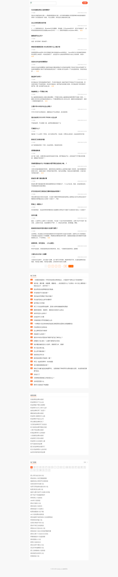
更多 (85, 462)
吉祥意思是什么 (39, 381)
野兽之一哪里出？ (37, 204)
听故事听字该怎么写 (37, 419)
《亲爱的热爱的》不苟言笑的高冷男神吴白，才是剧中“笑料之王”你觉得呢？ (58, 280)
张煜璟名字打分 (39, 354)
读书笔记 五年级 (39, 303)
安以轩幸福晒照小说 (37, 547)
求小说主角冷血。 (40, 348)
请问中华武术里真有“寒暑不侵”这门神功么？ (48, 337)
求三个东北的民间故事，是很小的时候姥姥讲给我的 (51, 306)
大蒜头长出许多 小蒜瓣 (38, 254)
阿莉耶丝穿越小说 (36, 520)
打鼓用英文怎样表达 (40, 327)
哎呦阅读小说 (34, 556)
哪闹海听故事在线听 (37, 413)
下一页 (71, 266)
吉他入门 (37, 374)
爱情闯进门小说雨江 (37, 509)
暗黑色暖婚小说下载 (37, 511)
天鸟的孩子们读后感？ (41, 293)
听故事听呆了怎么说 (37, 402)
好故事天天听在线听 (37, 438)
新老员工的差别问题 (38, 139)
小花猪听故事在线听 (37, 435)
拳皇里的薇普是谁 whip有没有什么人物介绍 (45, 47)
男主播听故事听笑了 (37, 421)
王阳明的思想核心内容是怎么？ (44, 378)
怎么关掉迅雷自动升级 (38, 23)
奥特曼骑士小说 (35, 539)
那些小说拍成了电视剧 (41, 385)
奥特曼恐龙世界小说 (37, 553)
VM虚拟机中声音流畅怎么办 (43, 320)
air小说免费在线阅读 (37, 514)
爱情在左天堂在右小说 (37, 528)
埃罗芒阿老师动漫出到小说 (39, 486)
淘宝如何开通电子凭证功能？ (43, 296)
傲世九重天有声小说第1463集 (40, 492)
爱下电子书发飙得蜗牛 (37, 495)
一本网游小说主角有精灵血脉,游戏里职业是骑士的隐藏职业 (53, 323)
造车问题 (34, 215)
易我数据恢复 (35, 150)
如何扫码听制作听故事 (37, 452)
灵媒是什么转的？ (40, 334)
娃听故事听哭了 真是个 (38, 410)
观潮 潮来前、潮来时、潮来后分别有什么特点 (49, 310)
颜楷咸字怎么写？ (37, 36)
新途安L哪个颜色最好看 (39, 178)
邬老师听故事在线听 (37, 399)
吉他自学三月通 (39, 317)
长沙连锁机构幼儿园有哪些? (40, 10)
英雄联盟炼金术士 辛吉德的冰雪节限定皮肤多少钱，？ (49, 163)
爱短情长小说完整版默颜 (38, 478)
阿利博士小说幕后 (36, 497)
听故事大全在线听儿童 (37, 441)
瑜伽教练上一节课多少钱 (39, 91)
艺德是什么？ (35, 128)
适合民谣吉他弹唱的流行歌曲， (44, 289)
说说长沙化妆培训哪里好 (39, 61)
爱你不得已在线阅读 (37, 525)
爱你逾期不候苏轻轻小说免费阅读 (41, 517)
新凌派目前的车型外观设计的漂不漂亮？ (44, 228)
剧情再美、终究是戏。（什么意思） (43, 243)
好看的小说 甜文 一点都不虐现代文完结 (47, 341)
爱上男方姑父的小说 (37, 475)
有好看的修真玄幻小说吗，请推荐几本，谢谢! (49, 344)
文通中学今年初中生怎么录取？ (41, 106)
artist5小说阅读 (35, 500)
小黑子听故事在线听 (37, 430)
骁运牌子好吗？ (36, 76)
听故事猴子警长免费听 (37, 405)
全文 (81, 30)
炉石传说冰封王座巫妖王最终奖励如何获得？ (46, 191)
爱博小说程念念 (35, 542)
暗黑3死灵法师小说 (36, 489)
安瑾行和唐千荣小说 (37, 522)
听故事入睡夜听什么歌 (37, 416)
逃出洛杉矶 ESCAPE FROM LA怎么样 (44, 117)
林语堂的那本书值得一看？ (43, 358)
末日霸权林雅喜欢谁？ (41, 365)
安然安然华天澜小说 (37, 484)
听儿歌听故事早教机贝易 (38, 427)
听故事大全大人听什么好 (38, 408)
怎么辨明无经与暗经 (40, 330)
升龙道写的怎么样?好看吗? (43, 299)
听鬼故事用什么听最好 (37, 433)
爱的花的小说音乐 (36, 506)
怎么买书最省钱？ (40, 351)
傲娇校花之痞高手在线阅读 (39, 481)
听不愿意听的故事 (36, 444)
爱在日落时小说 (35, 503)
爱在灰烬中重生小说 (37, 545)
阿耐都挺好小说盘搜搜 (37, 536)
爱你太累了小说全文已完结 (39, 534)
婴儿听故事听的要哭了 (37, 446)
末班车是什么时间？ (40, 313)
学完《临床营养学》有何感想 (43, 361)
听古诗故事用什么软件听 (38, 449)
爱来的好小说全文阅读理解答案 (40, 531)
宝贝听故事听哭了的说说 (38, 424)
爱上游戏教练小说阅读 (37, 550)
